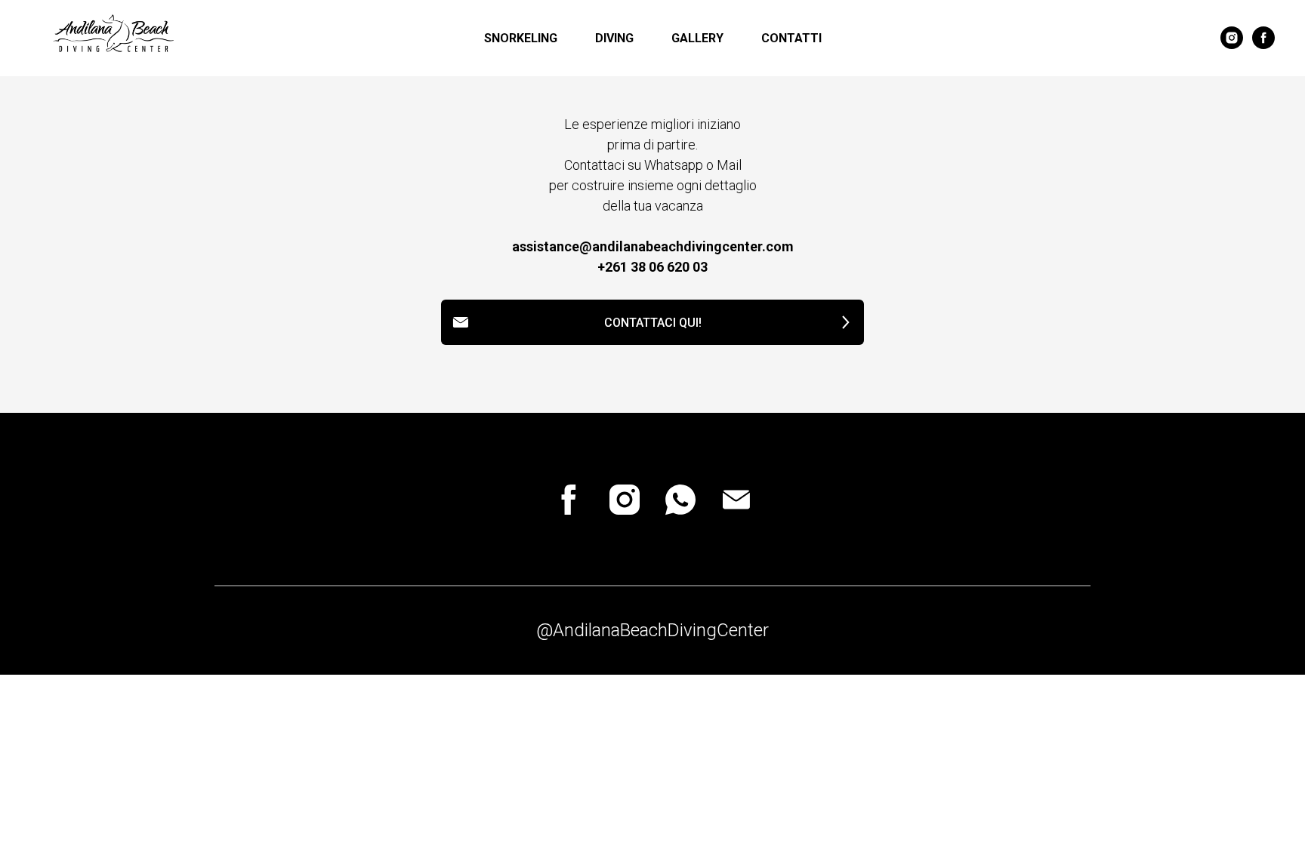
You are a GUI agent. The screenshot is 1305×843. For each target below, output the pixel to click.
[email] (736, 499)
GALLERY (697, 38)
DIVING (614, 38)
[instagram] (1231, 37)
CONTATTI (791, 38)
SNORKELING (520, 38)
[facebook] (1263, 37)
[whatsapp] (680, 499)
